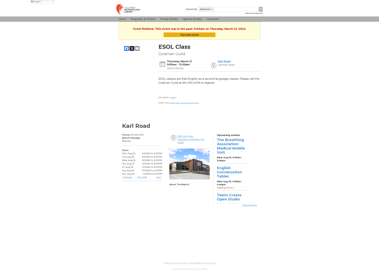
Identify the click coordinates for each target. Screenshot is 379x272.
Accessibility (196, 263)
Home (122, 19)
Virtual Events (169, 19)
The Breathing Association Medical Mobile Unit (231, 146)
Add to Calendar (175, 68)
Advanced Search (254, 13)
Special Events (192, 19)
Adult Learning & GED (189, 103)
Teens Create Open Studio (229, 197)
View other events (189, 34)
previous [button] (127, 177)
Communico (209, 263)
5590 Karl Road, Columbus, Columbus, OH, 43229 (191, 139)
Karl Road (224, 61)
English (37, 2)
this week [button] (142, 177)
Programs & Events (143, 19)
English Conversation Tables (229, 172)
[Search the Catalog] (261, 9)
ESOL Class (175, 103)
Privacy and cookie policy (176, 263)
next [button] (158, 177)
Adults (172, 97)
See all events (250, 205)
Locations (213, 19)
